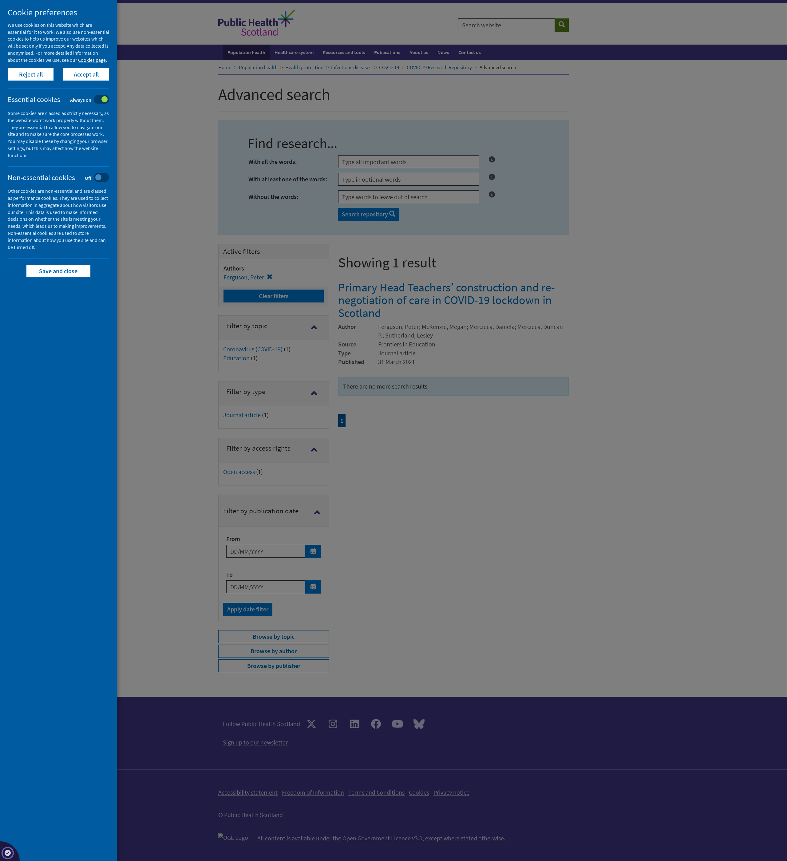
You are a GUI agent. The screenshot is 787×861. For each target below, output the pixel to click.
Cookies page (92, 60)
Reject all (31, 74)
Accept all (86, 74)
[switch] (63, 100)
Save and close (58, 271)
